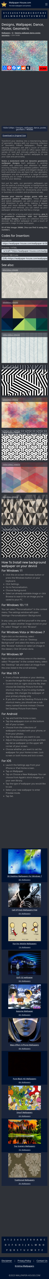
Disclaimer (7, 1260)
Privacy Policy (24, 1260)
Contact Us (42, 1260)
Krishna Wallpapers (24, 1266)
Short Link (7, 240)
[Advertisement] (24, 99)
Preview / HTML (9, 247)
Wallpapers (6, 33)
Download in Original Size (14, 136)
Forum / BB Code (10, 255)
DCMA (43, 68)
